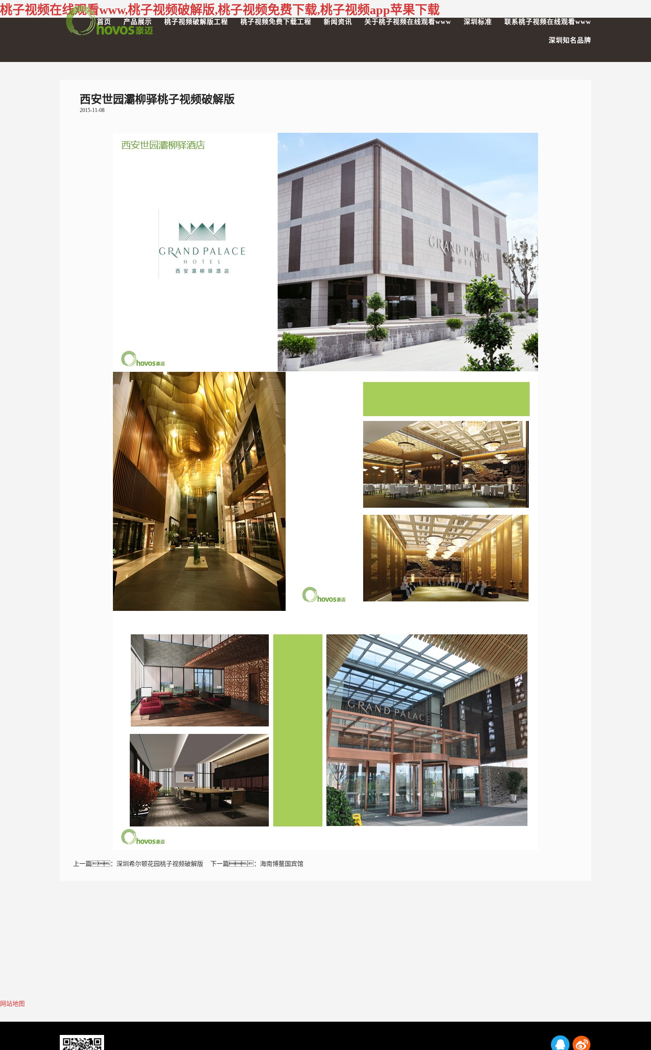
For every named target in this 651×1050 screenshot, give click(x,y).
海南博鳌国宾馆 (281, 864)
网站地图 (12, 1003)
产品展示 (138, 21)
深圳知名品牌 (570, 40)
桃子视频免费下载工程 (275, 21)
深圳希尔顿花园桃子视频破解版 (159, 864)
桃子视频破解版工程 (196, 21)
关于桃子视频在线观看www (407, 21)
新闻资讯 (338, 21)
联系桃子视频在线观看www (547, 21)
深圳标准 (478, 21)
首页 (104, 21)
